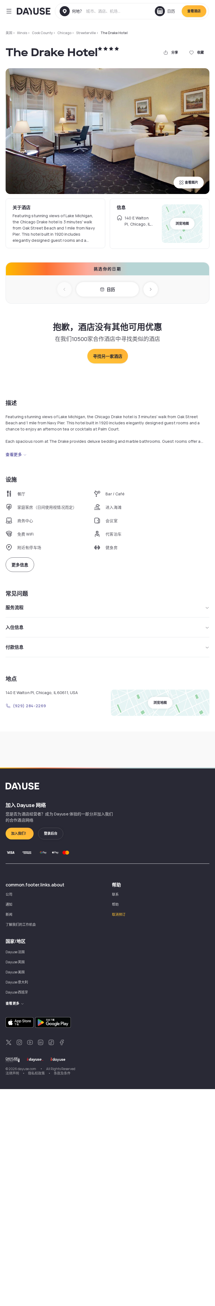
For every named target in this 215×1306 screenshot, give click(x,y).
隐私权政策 (36, 1073)
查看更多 (14, 454)
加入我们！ (19, 833)
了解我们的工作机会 (21, 924)
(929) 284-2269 (29, 705)
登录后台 (50, 833)
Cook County (42, 32)
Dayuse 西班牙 (17, 992)
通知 (9, 904)
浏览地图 (182, 223)
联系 (115, 894)
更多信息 (19, 565)
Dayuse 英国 (15, 962)
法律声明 (12, 1073)
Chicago (64, 32)
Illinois (22, 32)
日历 (111, 289)
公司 (9, 894)
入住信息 (15, 627)
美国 (9, 32)
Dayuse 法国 (15, 952)
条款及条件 (62, 1073)
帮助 (115, 904)
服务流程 (15, 607)
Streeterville (86, 32)
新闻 (9, 914)
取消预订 (118, 914)
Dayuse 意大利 (17, 982)
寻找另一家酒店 (107, 356)
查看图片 (191, 182)
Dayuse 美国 (15, 972)
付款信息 (15, 647)
